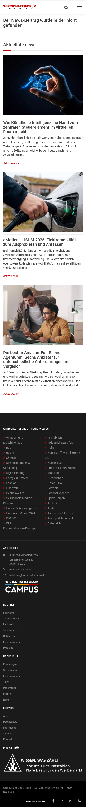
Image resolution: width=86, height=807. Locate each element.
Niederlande (55, 478)
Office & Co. (55, 483)
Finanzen (12, 488)
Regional (8, 624)
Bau (8, 447)
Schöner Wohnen (59, 493)
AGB (5, 715)
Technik (52, 503)
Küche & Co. (55, 462)
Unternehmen (10, 636)
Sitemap (8, 733)
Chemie (11, 457)
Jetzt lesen (10, 163)
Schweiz (53, 488)
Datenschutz (10, 721)
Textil (51, 508)
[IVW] (43, 762)
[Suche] (65, 6)
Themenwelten (11, 618)
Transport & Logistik (61, 518)
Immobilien (55, 437)
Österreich (54, 523)
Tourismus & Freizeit (61, 513)
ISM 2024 (12, 518)
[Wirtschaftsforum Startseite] (19, 7)
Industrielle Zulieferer (61, 442)
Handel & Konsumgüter (21, 508)
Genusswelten (15, 493)
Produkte (8, 648)
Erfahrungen (10, 664)
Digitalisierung (15, 473)
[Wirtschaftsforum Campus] (22, 588)
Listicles (7, 693)
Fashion (11, 483)
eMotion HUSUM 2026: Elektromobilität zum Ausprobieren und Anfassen (39, 242)
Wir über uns (10, 670)
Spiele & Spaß (56, 498)
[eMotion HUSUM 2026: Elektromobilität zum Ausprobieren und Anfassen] (43, 202)
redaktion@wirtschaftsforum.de (27, 575)
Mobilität (53, 473)
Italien (52, 447)
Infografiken (10, 688)
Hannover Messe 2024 (20, 513)
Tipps (6, 682)
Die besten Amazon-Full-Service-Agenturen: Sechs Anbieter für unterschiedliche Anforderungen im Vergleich (35, 359)
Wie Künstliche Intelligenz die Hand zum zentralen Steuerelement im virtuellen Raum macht (40, 127)
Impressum (9, 727)
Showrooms (10, 630)
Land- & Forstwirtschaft (63, 468)
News (6, 699)
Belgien (10, 452)
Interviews (8, 612)
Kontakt (7, 739)
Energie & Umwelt (17, 478)
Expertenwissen (12, 642)
